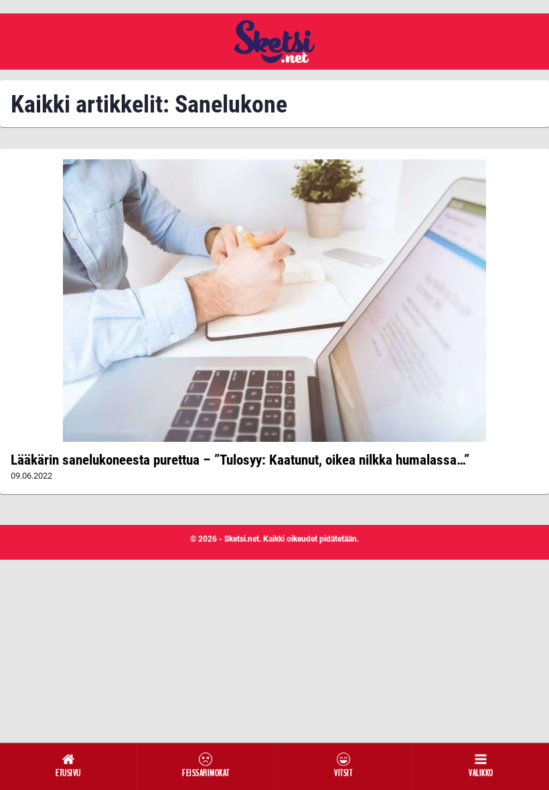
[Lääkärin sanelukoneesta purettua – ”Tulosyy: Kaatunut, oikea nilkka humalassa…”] (274, 300)
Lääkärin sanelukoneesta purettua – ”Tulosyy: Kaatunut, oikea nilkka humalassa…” (240, 460)
